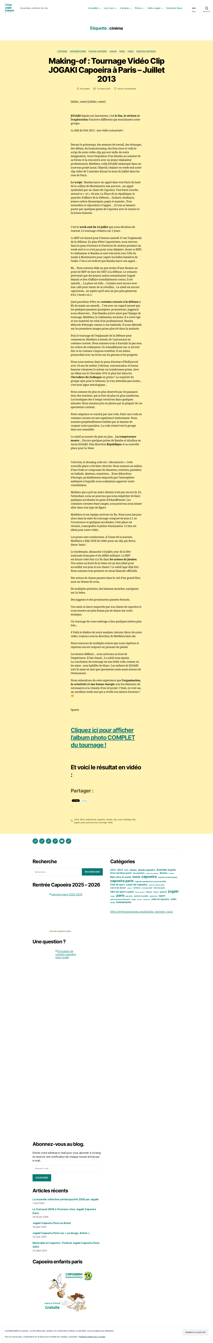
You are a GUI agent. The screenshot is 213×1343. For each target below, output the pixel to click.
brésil (136, 877)
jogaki (113, 51)
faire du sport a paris (122, 891)
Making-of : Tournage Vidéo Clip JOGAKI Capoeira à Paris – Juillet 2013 (106, 70)
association (139, 873)
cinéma (109, 819)
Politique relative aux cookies (92, 1336)
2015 (126, 870)
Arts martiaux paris (121, 873)
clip (115, 819)
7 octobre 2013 (103, 88)
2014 (82, 819)
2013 (76, 819)
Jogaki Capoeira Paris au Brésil (52, 1223)
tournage (102, 822)
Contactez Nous (174, 8)
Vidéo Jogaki (153, 8)
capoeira (62, 51)
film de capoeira (98, 51)
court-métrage (124, 819)
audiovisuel (90, 819)
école (112, 902)
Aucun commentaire (127, 88)
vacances (146, 899)
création (129, 888)
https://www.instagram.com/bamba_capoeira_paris (141, 911)
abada (133, 869)
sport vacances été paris (120, 899)
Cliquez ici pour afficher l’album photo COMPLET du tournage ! (103, 737)
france (156, 892)
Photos (138, 8)
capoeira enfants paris (167, 877)
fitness (149, 892)
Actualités (93, 8)
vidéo (130, 51)
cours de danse (118, 888)
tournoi (139, 899)
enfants (136, 888)
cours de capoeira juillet (156, 885)
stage (133, 899)
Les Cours (109, 8)
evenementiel (147, 888)
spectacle (153, 896)
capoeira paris (78, 51)
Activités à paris (166, 869)
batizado (171, 873)
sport (162, 895)
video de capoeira (146, 51)
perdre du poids (141, 896)
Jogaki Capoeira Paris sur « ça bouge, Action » (61, 1233)
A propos (124, 8)
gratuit (163, 892)
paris (122, 51)
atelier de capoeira (152, 873)
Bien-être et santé (120, 877)
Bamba (163, 873)
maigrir (112, 896)
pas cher (129, 896)
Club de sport (117, 884)
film (133, 819)
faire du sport (159, 888)
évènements (123, 902)
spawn (87, 88)
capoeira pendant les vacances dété (150, 881)
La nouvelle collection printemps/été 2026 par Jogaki (65, 1199)
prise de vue (91, 822)
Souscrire (42, 1177)
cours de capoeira (136, 884)
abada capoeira (146, 869)
